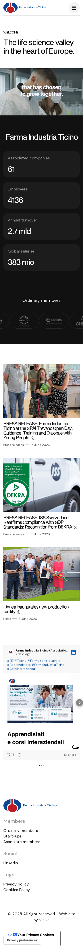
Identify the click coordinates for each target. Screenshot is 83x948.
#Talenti (20, 661)
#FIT (10, 661)
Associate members (21, 841)
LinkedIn (10, 863)
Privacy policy (16, 884)
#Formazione (37, 661)
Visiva (44, 920)
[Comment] (18, 755)
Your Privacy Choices (35, 935)
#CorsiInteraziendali (21, 669)
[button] (3, 702)
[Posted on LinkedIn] (73, 652)
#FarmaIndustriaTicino (48, 665)
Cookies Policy (16, 889)
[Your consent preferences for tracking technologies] (22, 940)
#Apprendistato (19, 665)
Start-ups (12, 836)
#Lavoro (54, 661)
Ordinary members (20, 830)
